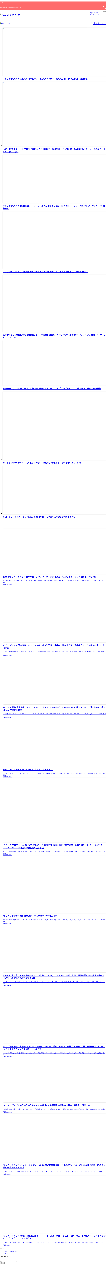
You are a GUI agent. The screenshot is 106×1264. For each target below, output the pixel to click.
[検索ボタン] (105, 11)
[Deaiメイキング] (10, 14)
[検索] (105, 8)
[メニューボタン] (104, 11)
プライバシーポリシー (10, 1251)
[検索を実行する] (16, 1261)
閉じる (2, 1263)
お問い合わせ (7, 1253)
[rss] (105, 6)
